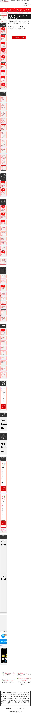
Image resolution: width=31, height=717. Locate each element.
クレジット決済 (3, 239)
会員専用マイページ (3, 281)
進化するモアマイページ (3, 288)
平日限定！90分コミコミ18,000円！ (3, 135)
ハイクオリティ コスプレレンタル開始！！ (3, 143)
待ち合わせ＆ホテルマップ (3, 228)
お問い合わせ (3, 248)
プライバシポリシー (19, 708)
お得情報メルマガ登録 (3, 234)
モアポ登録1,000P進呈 (3, 184)
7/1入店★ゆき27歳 (3, 86)
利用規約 (8, 708)
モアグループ (3, 276)
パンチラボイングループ (3, 353)
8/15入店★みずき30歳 (3, 45)
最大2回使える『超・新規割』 (3, 120)
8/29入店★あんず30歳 (3, 30)
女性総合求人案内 (3, 294)
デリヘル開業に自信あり (3, 368)
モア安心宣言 (3, 307)
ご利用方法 (3, 253)
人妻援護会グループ (3, 363)
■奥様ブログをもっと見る (3, 530)
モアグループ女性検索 (3, 319)
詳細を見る (3, 406)
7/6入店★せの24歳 (3, 73)
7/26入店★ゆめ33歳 (3, 58)
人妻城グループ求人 (3, 343)
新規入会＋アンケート (3, 168)
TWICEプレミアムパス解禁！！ (3, 114)
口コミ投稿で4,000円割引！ (3, 150)
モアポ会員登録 (3, 302)
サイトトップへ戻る (19, 37)
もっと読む (3, 488)
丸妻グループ (3, 358)
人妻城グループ (3, 338)
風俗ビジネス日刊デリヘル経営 (3, 374)
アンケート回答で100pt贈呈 (3, 192)
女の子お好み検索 (3, 222)
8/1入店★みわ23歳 (3, 52)
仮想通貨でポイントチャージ (3, 312)
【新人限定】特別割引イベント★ (3, 127)
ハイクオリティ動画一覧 (3, 208)
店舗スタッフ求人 (3, 298)
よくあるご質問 (3, 243)
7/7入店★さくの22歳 (3, 65)
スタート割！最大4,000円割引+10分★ (3, 107)
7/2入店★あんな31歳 (3, 79)
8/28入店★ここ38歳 (3, 38)
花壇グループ (3, 348)
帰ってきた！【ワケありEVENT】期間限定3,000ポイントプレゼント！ (3, 159)
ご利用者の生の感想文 (3, 215)
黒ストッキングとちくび (3, 332)
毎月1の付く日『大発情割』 (3, 99)
